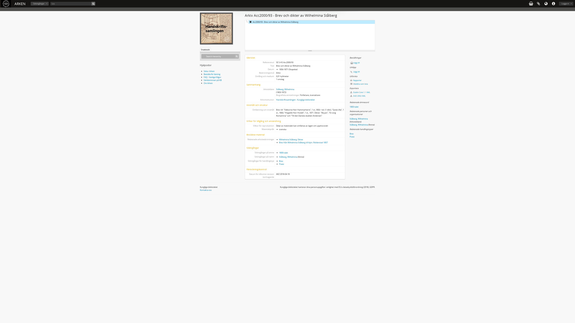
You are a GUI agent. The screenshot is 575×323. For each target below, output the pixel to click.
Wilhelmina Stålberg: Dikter (291, 139)
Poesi (281, 164)
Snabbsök (205, 49)
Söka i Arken (209, 71)
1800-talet (283, 152)
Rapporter (357, 80)
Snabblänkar (553, 3)
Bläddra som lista (360, 84)
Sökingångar (38, 3)
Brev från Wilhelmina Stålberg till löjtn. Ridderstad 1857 (303, 142)
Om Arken (208, 83)
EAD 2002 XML (359, 96)
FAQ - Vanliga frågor (212, 77)
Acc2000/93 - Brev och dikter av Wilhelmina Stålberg (275, 22)
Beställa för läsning (212, 74)
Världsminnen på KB (213, 80)
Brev (281, 161)
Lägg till (356, 62)
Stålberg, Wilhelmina (285, 89)
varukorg (531, 3)
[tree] (310, 35)
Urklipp (538, 3)
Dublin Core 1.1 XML (361, 92)
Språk (546, 3)
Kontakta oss (206, 190)
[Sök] (93, 4)
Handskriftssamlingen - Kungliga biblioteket (295, 99)
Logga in (565, 3)
